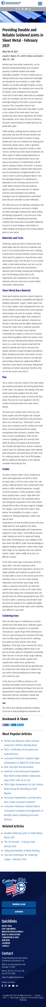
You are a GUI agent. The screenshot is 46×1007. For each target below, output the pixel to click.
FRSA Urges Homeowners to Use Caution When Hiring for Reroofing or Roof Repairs (23, 789)
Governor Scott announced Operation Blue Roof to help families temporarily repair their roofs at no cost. (22, 776)
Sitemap (38, 995)
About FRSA (7, 926)
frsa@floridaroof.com (15, 977)
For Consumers (9, 929)
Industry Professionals (12, 931)
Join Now (19, 911)
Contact (5, 946)
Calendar (6, 943)
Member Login (19, 904)
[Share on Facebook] (5, 726)
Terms (4, 998)
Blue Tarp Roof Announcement (18, 767)
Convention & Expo (10, 937)
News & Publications (11, 934)
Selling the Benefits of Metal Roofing (22, 850)
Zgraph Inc (24, 998)
